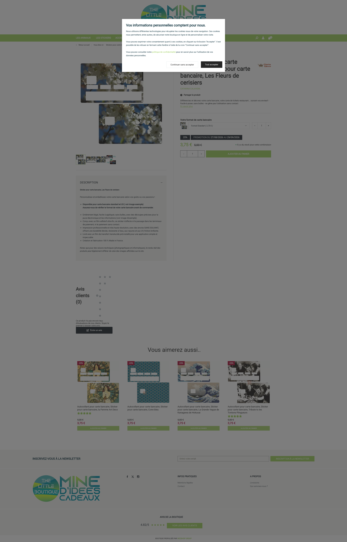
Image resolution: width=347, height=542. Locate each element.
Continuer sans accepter (182, 64)
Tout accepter (211, 64)
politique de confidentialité (164, 52)
